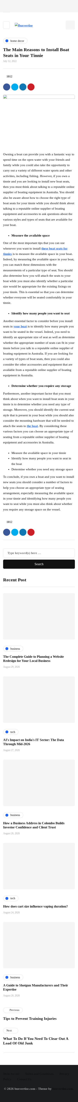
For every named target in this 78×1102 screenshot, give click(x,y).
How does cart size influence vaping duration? (35, 906)
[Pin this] (31, 87)
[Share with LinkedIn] (22, 87)
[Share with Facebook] (6, 87)
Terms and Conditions (39, 1073)
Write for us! (11, 1073)
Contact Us (24, 1079)
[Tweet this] (14, 87)
